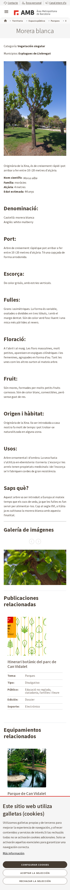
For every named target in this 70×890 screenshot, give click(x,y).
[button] (11, 3)
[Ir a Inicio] (5, 20)
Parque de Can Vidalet (26, 793)
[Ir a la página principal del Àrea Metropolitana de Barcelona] (34, 12)
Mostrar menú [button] (6, 8)
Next (38, 541)
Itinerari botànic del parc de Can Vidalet (31, 664)
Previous (32, 541)
